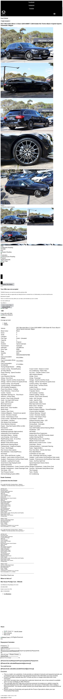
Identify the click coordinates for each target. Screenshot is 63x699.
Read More (4, 575)
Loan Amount (4, 647)
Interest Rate (4, 656)
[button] (31, 671)
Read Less (10, 575)
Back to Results (6, 306)
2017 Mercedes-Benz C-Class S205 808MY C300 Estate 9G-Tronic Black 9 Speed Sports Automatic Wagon (31, 24)
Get (7, 594)
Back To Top (7, 634)
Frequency (4, 645)
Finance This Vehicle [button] (7, 284)
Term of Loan (4, 654)
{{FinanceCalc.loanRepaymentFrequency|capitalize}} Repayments (20, 650)
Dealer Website (4, 697)
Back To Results (8, 633)
